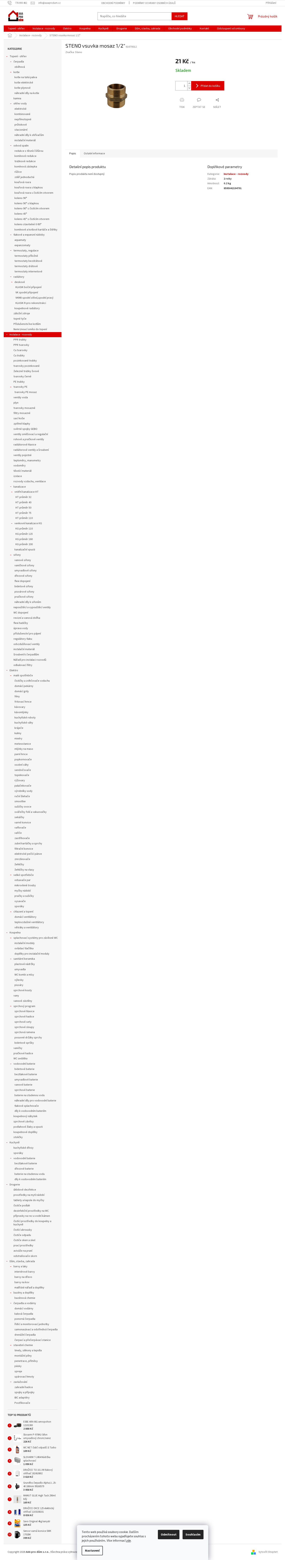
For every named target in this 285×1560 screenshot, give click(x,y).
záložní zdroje (22, 313)
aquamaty (20, 240)
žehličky (19, 864)
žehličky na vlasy (24, 870)
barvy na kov (21, 1282)
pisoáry (18, 985)
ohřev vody (20, 104)
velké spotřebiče (24, 875)
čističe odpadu (22, 1235)
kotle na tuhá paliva (25, 77)
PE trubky (19, 382)
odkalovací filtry (23, 665)
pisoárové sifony (24, 592)
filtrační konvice (23, 849)
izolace (18, 476)
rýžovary (19, 780)
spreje (18, 1371)
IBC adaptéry (22, 1398)
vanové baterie (23, 1085)
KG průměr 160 (24, 539)
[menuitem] (16, 28)
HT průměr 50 (23, 508)
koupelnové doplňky (25, 1132)
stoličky (18, 1137)
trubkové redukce (25, 161)
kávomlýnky (21, 712)
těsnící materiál (23, 471)
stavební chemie (23, 1345)
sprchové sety (23, 1022)
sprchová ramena (24, 1032)
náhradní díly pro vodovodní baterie (35, 1101)
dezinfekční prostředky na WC (31, 1211)
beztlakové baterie (25, 1074)
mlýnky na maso (23, 749)
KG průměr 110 (24, 529)
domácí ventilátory (25, 917)
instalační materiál (25, 140)
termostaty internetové (28, 272)
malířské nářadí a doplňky (29, 1288)
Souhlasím (193, 1534)
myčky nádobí (22, 891)
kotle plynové (22, 88)
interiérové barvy (24, 1272)
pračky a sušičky (24, 896)
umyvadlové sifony (25, 571)
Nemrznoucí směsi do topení (30, 329)
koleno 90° (20, 198)
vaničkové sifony (24, 565)
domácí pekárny (23, 686)
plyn (16, 403)
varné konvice (22, 823)
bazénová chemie (24, 1298)
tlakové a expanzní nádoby (29, 235)
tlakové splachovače (26, 1106)
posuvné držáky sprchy (28, 1038)
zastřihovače (22, 838)
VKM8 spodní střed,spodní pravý (34, 298)
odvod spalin (21, 146)
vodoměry (20, 466)
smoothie (20, 801)
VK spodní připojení (26, 292)
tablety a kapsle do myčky (29, 1200)
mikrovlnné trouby (25, 885)
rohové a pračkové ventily (29, 439)
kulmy (17, 733)
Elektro (14, 670)
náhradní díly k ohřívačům (29, 135)
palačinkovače (22, 786)
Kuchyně (15, 1142)
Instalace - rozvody (21, 335)
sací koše (19, 418)
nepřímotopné (22, 119)
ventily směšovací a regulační (31, 434)
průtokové (20, 125)
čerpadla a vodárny (25, 1303)
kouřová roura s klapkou (28, 188)
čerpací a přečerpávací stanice (32, 1340)
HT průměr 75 (23, 513)
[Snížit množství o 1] (189, 88)
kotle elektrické (23, 83)
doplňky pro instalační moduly (31, 954)
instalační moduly (24, 943)
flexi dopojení (22, 581)
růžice (18, 172)
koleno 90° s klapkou (26, 203)
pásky (18, 1366)
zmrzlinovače (22, 859)
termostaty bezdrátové (28, 261)
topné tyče (20, 319)
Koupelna (15, 933)
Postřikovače (22, 1403)
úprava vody (21, 628)
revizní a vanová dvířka (27, 618)
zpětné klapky (22, 424)
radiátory (19, 277)
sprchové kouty (23, 990)
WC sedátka (20, 1058)
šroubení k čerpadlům (26, 655)
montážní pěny (23, 1356)
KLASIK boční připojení (28, 287)
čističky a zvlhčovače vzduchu (32, 681)
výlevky (19, 980)
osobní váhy (21, 765)
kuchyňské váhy (23, 723)
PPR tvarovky (21, 345)
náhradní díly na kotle (26, 93)
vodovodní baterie (24, 1064)
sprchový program (24, 1006)
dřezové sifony (23, 576)
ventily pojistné (23, 455)
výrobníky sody (23, 791)
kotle (17, 72)
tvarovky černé (22, 376)
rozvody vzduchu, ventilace (30, 481)
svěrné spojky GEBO (25, 429)
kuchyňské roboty (25, 718)
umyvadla (20, 969)
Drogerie (15, 1185)
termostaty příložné (26, 256)
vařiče (18, 833)
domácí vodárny (23, 1309)
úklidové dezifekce (25, 1190)
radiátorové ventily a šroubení (31, 450)
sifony (17, 555)
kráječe (18, 728)
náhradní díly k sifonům (27, 602)
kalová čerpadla (23, 1314)
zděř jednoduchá (24, 177)
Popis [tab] (72, 153)
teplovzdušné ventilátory (29, 922)
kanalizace (20, 487)
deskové (19, 282)
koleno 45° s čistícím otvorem (31, 219)
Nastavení (92, 1550)
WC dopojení (21, 613)
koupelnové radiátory (27, 308)
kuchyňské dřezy (23, 1148)
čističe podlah (22, 1206)
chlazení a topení (23, 912)
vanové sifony (22, 560)
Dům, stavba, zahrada (22, 1261)
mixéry (18, 739)
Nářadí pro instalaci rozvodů (30, 660)
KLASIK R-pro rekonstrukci (30, 303)
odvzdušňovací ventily (27, 644)
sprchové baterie (24, 1090)
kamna (17, 98)
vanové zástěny (23, 1001)
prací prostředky (23, 1245)
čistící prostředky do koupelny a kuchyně (32, 1223)
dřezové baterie (24, 1169)
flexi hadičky (21, 623)
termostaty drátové (26, 266)
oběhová (19, 67)
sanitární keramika (24, 959)
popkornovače (23, 759)
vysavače (20, 901)
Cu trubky (19, 356)
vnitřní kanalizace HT (26, 492)
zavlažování (20, 1382)
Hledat (179, 16)
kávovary (19, 707)
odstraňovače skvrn (25, 1256)
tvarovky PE (20, 387)
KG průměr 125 (24, 534)
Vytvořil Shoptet (268, 1552)
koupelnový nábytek (25, 1116)
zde (128, 1540)
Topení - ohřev (18, 56)
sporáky (19, 906)
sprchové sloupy (24, 1027)
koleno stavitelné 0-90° (28, 224)
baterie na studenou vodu (29, 1095)
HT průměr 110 (24, 518)
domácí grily (21, 691)
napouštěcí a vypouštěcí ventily (32, 607)
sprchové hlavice (24, 1011)
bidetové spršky (24, 1043)
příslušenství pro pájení (27, 634)
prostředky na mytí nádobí (29, 1195)
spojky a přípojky (24, 1392)
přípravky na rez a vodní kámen (32, 1216)
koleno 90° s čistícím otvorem (31, 208)
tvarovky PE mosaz (25, 392)
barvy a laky (20, 1266)
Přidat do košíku (210, 85)
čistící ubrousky (23, 1230)
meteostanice (22, 744)
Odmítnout (168, 1534)
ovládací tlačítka (23, 948)
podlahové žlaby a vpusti (28, 1127)
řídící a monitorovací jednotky (31, 1324)
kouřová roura (22, 182)
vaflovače (20, 828)
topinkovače (21, 775)
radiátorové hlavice (25, 445)
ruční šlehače (22, 796)
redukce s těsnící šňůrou (28, 151)
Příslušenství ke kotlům (27, 324)
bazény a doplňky (24, 1293)
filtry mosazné (22, 413)
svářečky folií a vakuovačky (30, 812)
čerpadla (19, 62)
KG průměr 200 (24, 544)
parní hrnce (21, 754)
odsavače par (22, 880)
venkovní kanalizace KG (28, 523)
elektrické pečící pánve (28, 854)
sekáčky (19, 817)
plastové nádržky (24, 964)
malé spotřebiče (23, 675)
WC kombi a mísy (24, 975)
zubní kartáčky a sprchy (28, 843)
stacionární (20, 130)
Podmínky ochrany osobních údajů (154, 3)
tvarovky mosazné (24, 408)
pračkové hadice (23, 1053)
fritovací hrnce (23, 702)
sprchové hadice (24, 1017)
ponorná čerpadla (24, 1319)
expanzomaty (22, 245)
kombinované (22, 114)
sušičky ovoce (22, 807)
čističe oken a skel (24, 1240)
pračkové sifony (23, 597)
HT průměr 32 (23, 497)
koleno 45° (20, 214)
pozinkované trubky (25, 361)
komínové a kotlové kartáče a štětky (35, 230)
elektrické (20, 109)
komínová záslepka (25, 167)
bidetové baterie (24, 1069)
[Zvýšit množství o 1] (189, 83)
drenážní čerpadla (25, 1335)
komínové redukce (25, 156)
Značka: (73, 52)
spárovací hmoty (24, 1377)
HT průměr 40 (23, 502)
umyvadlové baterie (26, 1080)
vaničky (18, 1048)
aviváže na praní (23, 1251)
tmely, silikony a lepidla (28, 1350)
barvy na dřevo (23, 1277)
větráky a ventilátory (26, 927)
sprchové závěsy (24, 1122)
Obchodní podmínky (113, 3)
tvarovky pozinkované (27, 366)
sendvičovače (22, 770)
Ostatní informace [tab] (94, 153)
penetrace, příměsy (26, 1361)
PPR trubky (20, 340)
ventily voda (21, 397)
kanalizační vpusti (24, 550)
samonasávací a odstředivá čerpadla (36, 1329)
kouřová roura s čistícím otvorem (33, 193)
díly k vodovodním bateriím (30, 1111)
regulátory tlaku (23, 639)
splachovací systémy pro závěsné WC (36, 938)
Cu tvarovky (20, 350)
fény (17, 696)
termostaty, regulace (26, 251)
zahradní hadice (23, 1387)
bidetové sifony (23, 586)
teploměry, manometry (27, 460)
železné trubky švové (26, 371)
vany (16, 996)
